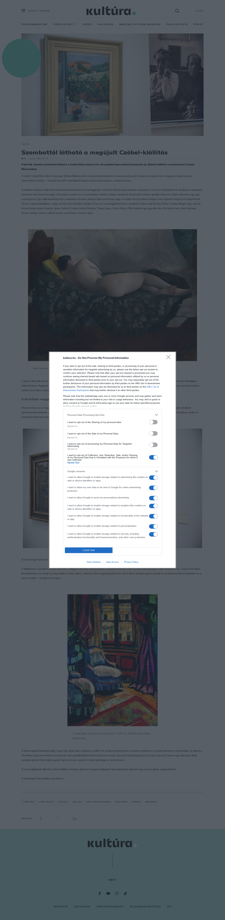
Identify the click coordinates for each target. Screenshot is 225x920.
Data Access (112, 562)
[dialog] (112, 460)
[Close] (169, 358)
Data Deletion (94, 562)
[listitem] (112, 415)
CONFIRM (89, 550)
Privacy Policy (131, 562)
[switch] (153, 422)
